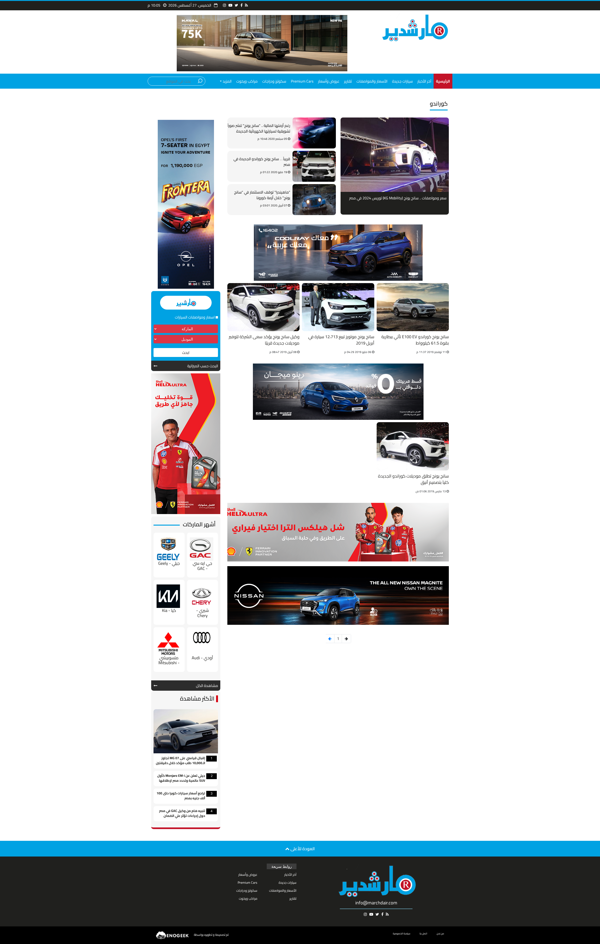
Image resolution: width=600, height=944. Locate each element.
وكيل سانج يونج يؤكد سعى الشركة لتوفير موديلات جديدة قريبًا (264, 340)
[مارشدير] (414, 27)
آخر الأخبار (424, 81)
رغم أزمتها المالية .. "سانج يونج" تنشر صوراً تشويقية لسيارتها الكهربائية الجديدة (259, 128)
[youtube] (230, 5)
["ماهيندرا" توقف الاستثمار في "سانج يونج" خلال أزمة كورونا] (314, 199)
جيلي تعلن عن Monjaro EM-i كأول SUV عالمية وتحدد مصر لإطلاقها (181, 778)
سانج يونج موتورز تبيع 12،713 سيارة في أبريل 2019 (341, 340)
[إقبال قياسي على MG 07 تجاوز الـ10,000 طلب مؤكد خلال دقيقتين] (186, 730)
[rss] (246, 5)
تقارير (348, 81)
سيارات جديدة (402, 81)
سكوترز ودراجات (274, 81)
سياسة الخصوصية (401, 933)
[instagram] (224, 5)
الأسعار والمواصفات (371, 81)
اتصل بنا (423, 933)
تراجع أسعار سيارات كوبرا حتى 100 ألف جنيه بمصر (181, 796)
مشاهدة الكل (207, 685)
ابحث (185, 352)
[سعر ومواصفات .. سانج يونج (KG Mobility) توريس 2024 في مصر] (395, 155)
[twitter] (236, 5)
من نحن (440, 933)
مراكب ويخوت (247, 81)
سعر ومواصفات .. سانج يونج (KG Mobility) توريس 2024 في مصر (397, 197)
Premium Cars (302, 81)
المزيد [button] (227, 81)
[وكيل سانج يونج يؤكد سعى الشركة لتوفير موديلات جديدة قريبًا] (263, 307)
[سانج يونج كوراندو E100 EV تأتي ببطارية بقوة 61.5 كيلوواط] (413, 307)
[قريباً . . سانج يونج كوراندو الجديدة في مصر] (314, 166)
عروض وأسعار (328, 81)
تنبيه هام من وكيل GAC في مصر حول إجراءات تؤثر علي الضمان (182, 813)
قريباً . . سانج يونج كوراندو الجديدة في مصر (261, 162)
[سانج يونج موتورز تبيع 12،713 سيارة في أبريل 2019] (338, 307)
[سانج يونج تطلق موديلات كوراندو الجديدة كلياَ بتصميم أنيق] (413, 446)
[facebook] (241, 5)
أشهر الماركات (199, 524)
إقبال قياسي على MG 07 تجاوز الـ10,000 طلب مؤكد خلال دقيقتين (180, 761)
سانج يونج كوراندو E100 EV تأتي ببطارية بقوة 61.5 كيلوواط (415, 340)
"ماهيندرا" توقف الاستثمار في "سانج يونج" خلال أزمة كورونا (262, 195)
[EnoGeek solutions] (172, 935)
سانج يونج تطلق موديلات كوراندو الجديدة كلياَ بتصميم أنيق (413, 479)
